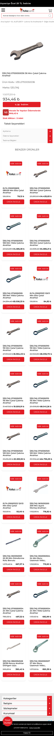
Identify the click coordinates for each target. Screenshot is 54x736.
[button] (27, 131)
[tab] (27, 131)
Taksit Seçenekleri (14, 123)
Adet (20, 118)
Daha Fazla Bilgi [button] (34, 728)
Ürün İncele (13, 202)
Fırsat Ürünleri (7, 721)
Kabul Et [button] (27, 733)
